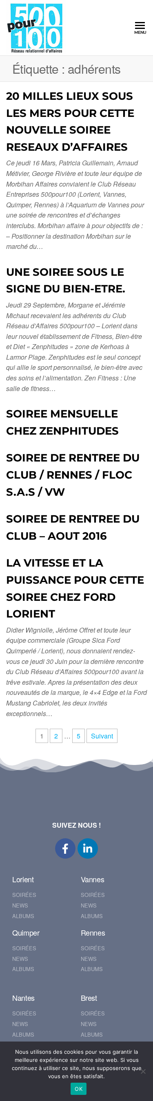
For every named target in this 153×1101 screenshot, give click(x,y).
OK (78, 1089)
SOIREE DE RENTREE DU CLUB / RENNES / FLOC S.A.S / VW (73, 474)
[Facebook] (65, 848)
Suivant (102, 736)
